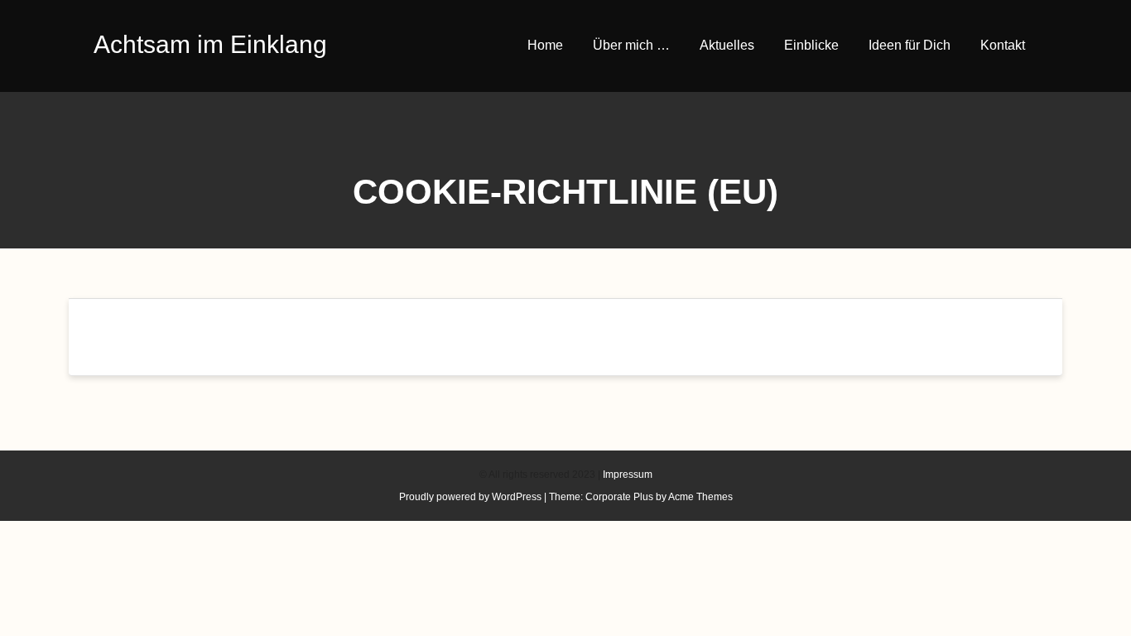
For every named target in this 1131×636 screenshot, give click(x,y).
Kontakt (1002, 45)
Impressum (627, 474)
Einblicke (811, 45)
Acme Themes (700, 497)
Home (545, 45)
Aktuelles (727, 45)
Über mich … (631, 45)
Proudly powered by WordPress (470, 497)
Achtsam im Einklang (210, 44)
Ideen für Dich (910, 45)
